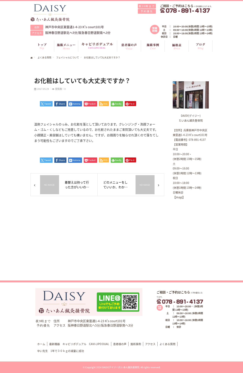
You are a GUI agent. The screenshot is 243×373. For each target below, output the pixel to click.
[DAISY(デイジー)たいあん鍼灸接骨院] (50, 13)
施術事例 (135, 344)
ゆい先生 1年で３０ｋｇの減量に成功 (60, 351)
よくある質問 (167, 344)
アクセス (150, 344)
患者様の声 (119, 344)
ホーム (41, 344)
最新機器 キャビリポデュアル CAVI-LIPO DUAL (79, 344)
